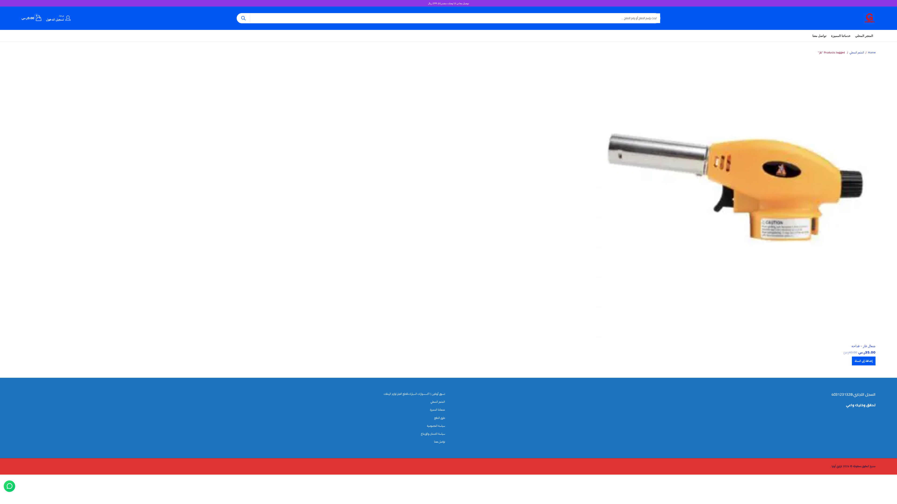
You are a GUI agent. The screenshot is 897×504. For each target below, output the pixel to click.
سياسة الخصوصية (436, 426)
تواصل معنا (439, 442)
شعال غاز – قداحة (863, 346)
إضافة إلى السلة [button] (864, 361)
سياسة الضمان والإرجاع (433, 434)
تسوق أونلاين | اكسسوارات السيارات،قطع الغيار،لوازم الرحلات (414, 394)
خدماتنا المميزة (437, 410)
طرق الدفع (439, 418)
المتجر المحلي (857, 52)
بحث (243, 18)
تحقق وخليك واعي (861, 405)
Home (872, 52)
